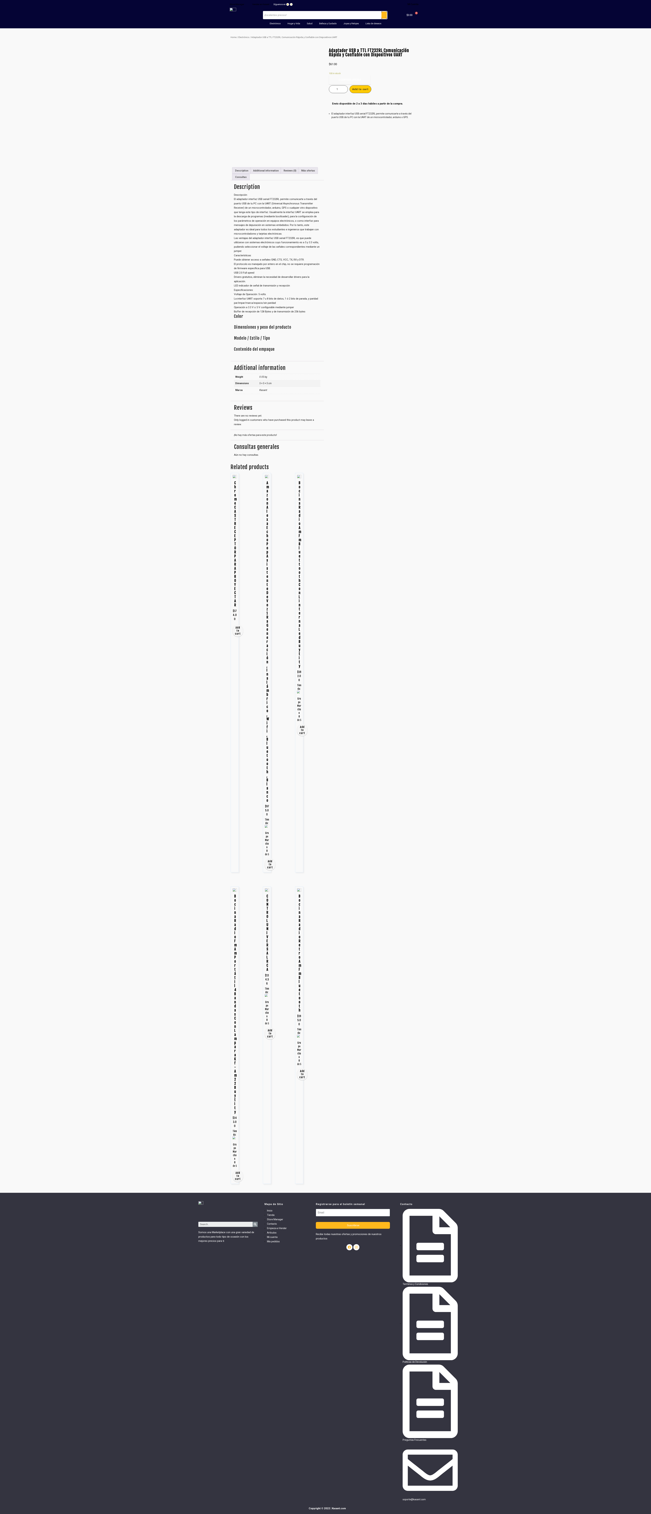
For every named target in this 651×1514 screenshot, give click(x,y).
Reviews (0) (290, 170)
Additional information (266, 170)
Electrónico (275, 23)
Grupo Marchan (267, 840)
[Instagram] (291, 4)
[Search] (255, 1224)
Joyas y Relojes (351, 23)
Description (241, 170)
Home (233, 37)
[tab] (241, 170)
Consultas (241, 177)
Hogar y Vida (294, 23)
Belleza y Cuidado (328, 23)
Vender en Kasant (260, 4)
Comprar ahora (350, 79)
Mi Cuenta (413, 4)
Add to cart (238, 630)
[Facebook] (287, 4)
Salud (309, 23)
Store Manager (237, 4)
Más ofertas (308, 170)
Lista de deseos (373, 23)
